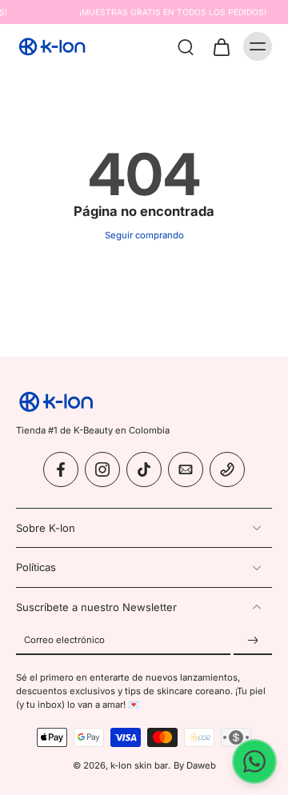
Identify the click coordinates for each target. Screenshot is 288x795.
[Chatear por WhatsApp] (254, 761)
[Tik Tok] (144, 470)
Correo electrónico (64, 640)
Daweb (201, 765)
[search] (185, 46)
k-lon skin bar (139, 765)
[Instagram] (102, 470)
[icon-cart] (220, 46)
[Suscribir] (253, 640)
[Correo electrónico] (185, 470)
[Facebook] (60, 470)
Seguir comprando (144, 235)
